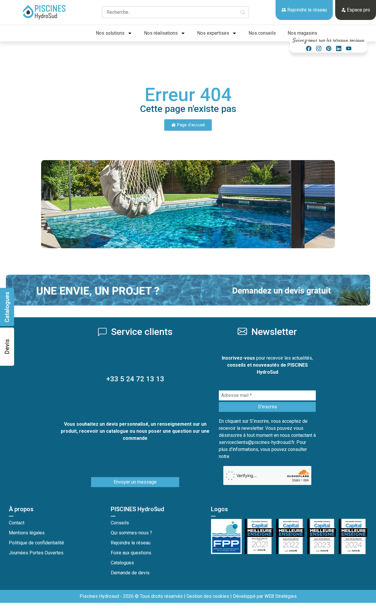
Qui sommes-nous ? (131, 533)
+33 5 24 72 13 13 (135, 379)
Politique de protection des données (269, 456)
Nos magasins (302, 33)
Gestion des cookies (208, 596)
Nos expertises (213, 33)
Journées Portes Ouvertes (36, 553)
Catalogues (122, 563)
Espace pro (358, 10)
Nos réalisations (161, 33)
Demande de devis (130, 573)
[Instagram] (318, 49)
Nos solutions (110, 33)
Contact (16, 523)
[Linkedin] (338, 49)
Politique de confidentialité (36, 543)
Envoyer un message (135, 482)
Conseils (120, 523)
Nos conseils (262, 33)
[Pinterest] (328, 49)
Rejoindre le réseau (306, 10)
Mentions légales (27, 533)
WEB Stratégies (280, 596)
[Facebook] (308, 49)
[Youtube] (348, 49)
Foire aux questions (131, 553)
